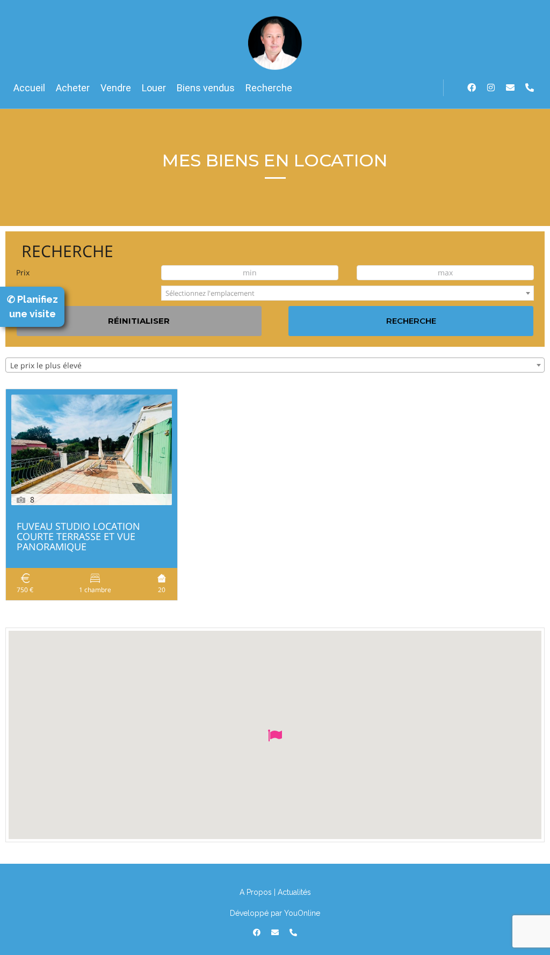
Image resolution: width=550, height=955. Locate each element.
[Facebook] (471, 87)
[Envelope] (510, 87)
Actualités (294, 892)
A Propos (256, 892)
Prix (23, 272)
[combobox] (347, 293)
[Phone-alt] (529, 87)
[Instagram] (491, 87)
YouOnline (302, 913)
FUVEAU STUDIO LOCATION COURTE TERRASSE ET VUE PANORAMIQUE (78, 537)
